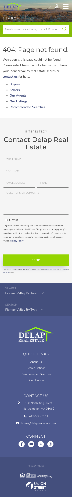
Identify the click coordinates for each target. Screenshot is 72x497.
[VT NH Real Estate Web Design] (36, 486)
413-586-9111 (50, 6)
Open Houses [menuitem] (36, 380)
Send (36, 260)
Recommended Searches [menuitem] (36, 374)
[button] (64, 29)
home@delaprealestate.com (38, 423)
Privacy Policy (16, 241)
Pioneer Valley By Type (21, 310)
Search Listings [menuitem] (36, 368)
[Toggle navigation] (66, 6)
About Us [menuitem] (36, 362)
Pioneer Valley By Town (21, 293)
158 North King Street (38, 406)
